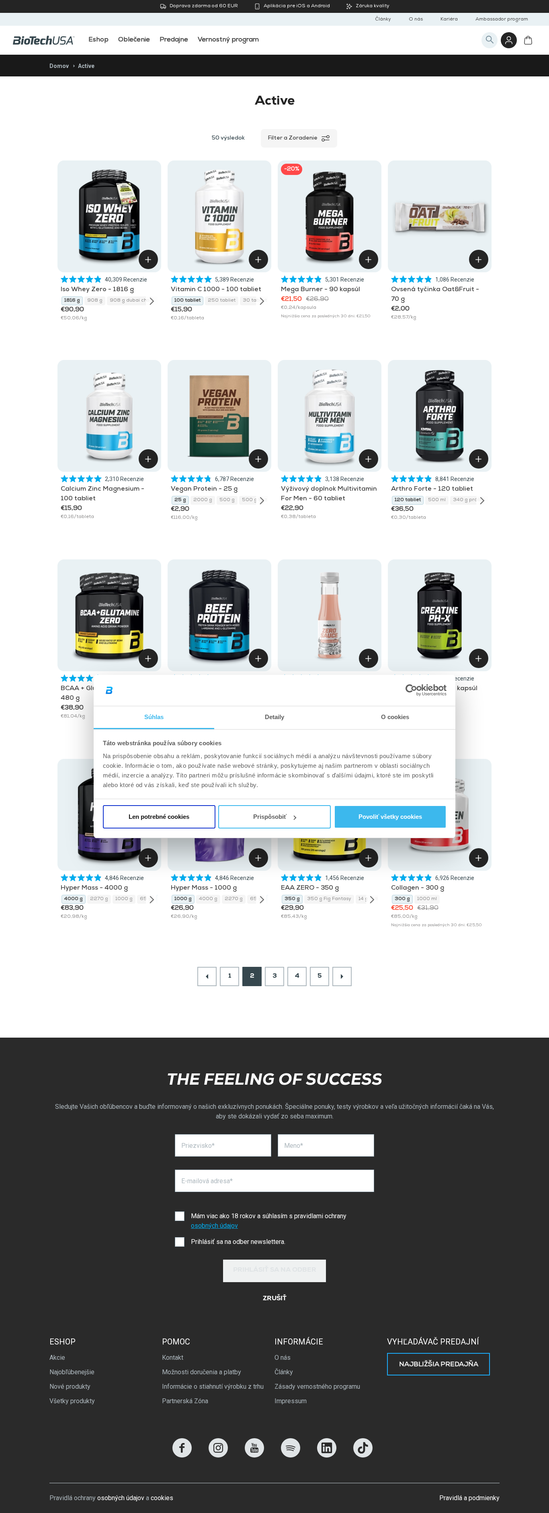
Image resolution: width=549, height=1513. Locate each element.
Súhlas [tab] (154, 716)
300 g (402, 899)
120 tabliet (408, 500)
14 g (363, 899)
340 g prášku (469, 500)
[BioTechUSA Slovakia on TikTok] (363, 1455)
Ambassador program (501, 19)
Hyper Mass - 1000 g (204, 888)
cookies (162, 1498)
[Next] (152, 301)
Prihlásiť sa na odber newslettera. (238, 1242)
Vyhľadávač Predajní (433, 1341)
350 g (292, 899)
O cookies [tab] (395, 716)
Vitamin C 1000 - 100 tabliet (216, 290)
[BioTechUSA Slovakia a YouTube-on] (254, 1455)
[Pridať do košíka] (148, 259)
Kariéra (449, 19)
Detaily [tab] (275, 716)
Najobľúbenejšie (71, 1372)
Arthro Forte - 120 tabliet (432, 489)
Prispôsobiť (270, 816)
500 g (227, 500)
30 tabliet (255, 300)
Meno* (293, 1145)
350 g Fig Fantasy (329, 899)
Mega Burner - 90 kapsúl (320, 290)
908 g (94, 300)
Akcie (57, 1357)
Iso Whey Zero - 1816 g (97, 290)
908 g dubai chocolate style (134, 300)
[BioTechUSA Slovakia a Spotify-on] (290, 1455)
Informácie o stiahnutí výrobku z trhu (213, 1386)
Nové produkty (69, 1386)
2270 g (99, 899)
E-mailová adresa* (207, 1181)
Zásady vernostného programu (317, 1386)
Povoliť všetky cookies (390, 816)
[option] (72, 300)
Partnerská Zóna (185, 1401)
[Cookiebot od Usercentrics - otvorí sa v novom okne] (411, 691)
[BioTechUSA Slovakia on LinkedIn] (326, 1455)
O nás (416, 19)
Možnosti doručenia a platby (201, 1372)
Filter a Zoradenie (293, 138)
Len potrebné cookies (159, 816)
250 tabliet (222, 300)
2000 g (202, 500)
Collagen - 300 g (417, 888)
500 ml (437, 500)
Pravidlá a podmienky (469, 1498)
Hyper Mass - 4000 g (94, 888)
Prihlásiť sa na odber (274, 1270)
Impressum (290, 1401)
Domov (59, 66)
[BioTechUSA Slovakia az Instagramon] (218, 1455)
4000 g (73, 899)
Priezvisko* (198, 1145)
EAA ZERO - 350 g (310, 888)
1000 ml (427, 899)
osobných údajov (214, 1225)
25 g (180, 500)
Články (383, 19)
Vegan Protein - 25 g (204, 489)
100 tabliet (187, 300)
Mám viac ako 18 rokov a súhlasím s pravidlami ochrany (268, 1220)
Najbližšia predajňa (438, 1365)
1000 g (124, 899)
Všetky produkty (72, 1401)
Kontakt (172, 1357)
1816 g (72, 300)
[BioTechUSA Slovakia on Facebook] (182, 1455)
